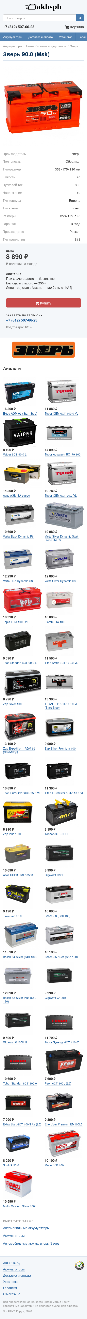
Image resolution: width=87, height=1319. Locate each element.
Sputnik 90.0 (11, 1165)
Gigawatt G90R (54, 875)
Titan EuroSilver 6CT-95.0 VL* (22, 793)
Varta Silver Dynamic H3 (60, 581)
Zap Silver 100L (13, 704)
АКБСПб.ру (43, 6)
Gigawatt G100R (55, 998)
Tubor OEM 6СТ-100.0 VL (61, 413)
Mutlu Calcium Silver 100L (19, 1206)
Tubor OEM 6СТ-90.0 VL (61, 495)
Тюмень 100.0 (12, 916)
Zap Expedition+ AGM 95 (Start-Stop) (19, 750)
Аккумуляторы (12, 37)
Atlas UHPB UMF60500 (18, 875)
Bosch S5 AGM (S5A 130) (61, 957)
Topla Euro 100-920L (16, 622)
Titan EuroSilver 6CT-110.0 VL (64, 793)
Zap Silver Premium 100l (60, 748)
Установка (65, 37)
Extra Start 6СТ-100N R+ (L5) (22, 1124)
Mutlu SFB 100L (55, 1165)
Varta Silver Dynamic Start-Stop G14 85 (62, 538)
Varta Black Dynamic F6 (18, 536)
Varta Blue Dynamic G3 (18, 581)
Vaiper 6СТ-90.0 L (15, 454)
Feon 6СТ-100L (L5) (58, 1083)
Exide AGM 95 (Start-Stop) (20, 413)
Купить (45, 302)
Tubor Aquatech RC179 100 (63, 454)
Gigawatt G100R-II (15, 1042)
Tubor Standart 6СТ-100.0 (20, 1083)
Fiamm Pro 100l (55, 622)
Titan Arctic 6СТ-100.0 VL (61, 663)
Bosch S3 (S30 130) (57, 916)
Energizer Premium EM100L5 (64, 1124)
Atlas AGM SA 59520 (16, 495)
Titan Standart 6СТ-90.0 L (20, 663)
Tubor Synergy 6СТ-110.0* (62, 1042)
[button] (80, 69)
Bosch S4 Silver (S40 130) (20, 957)
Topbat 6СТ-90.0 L (57, 834)
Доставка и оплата (40, 37)
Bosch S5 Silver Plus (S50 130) (19, 999)
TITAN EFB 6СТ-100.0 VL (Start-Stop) (61, 705)
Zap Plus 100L (12, 834)
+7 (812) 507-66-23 (21, 320)
